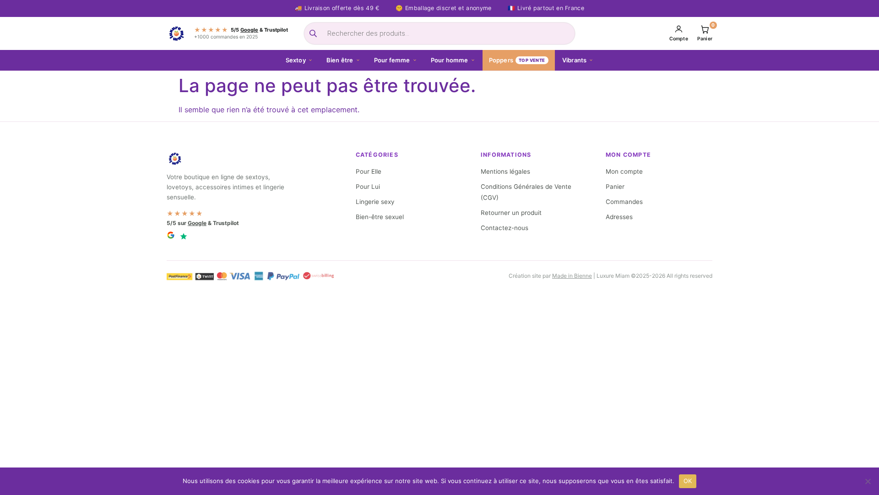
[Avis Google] (171, 236)
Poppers (517, 60)
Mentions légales (505, 171)
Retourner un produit (511, 212)
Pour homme (449, 60)
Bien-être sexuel (380, 216)
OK (688, 480)
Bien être (339, 60)
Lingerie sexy (375, 201)
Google (249, 30)
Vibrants (574, 60)
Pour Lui (368, 186)
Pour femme (392, 60)
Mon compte (624, 171)
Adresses (619, 216)
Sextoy (296, 60)
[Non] (867, 481)
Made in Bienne (572, 275)
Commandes (624, 201)
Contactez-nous (504, 227)
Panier (615, 186)
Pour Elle (368, 171)
